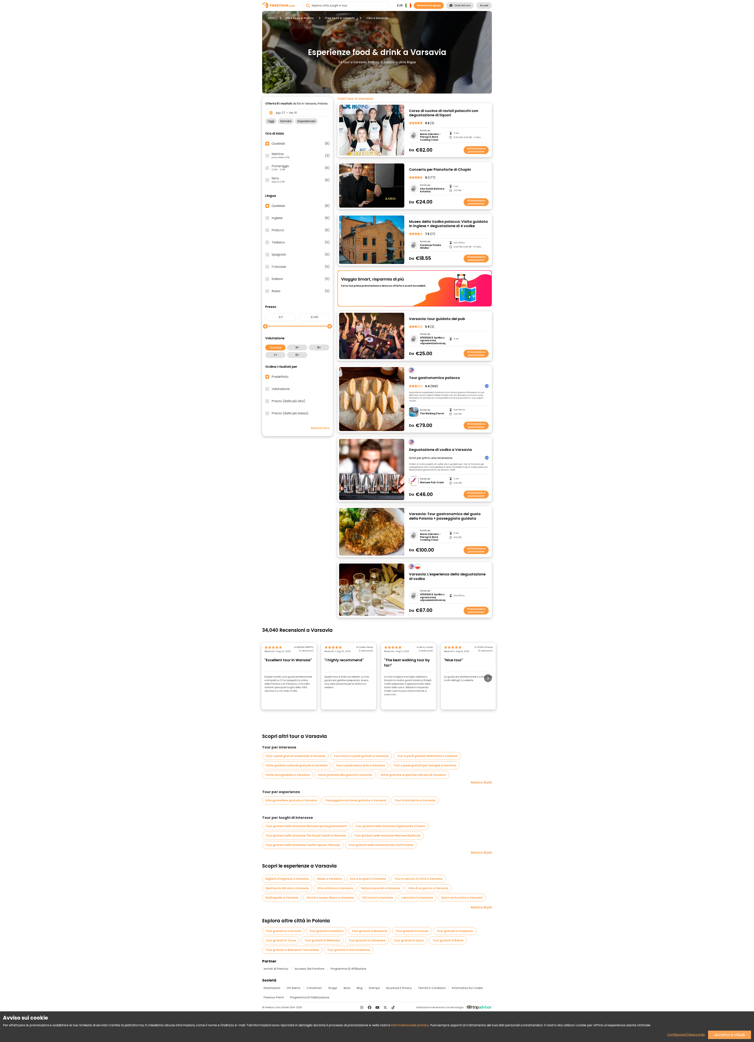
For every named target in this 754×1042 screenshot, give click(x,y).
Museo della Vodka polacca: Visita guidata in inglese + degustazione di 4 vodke (448, 223)
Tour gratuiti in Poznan (411, 931)
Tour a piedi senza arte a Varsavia (360, 765)
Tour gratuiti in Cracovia (283, 931)
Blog (359, 988)
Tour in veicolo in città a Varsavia (418, 879)
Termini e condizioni (432, 988)
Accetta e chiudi (729, 1034)
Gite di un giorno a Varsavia (428, 888)
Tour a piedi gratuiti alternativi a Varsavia (427, 756)
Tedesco (301, 242)
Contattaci (314, 988)
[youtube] (377, 1007)
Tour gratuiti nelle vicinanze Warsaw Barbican (387, 835)
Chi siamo (293, 988)
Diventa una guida (428, 5)
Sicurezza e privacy (399, 988)
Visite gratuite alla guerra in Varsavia (345, 775)
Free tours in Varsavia (340, 18)
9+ (297, 347)
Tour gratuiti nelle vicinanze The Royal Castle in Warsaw (305, 835)
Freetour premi (274, 997)
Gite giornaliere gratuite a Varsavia (291, 800)
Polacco (301, 230)
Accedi (484, 5)
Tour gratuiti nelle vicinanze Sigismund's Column (390, 826)
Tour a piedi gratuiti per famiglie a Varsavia (424, 765)
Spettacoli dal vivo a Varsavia (287, 888)
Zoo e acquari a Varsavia (368, 879)
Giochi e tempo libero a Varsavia (330, 898)
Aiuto (346, 988)
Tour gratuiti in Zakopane (367, 940)
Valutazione (281, 389)
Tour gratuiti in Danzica (326, 931)
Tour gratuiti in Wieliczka (322, 940)
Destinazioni (272, 988)
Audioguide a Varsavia (281, 898)
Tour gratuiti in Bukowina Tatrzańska (292, 950)
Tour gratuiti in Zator (409, 940)
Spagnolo (301, 255)
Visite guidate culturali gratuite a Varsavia (296, 765)
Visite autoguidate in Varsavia (287, 775)
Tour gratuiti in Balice (447, 940)
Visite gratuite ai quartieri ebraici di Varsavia (413, 775)
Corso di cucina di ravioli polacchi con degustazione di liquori (443, 113)
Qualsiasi (275, 347)
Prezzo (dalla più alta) (288, 401)
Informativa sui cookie (467, 988)
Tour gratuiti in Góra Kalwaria (348, 950)
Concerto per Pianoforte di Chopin (440, 169)
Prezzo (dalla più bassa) (290, 413)
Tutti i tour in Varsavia (355, 99)
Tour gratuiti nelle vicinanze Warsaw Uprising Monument (306, 826)
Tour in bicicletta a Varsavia (414, 800)
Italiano (301, 279)
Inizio (271, 18)
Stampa (374, 988)
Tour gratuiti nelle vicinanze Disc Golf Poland (380, 845)
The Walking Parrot (432, 413)
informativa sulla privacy (410, 1025)
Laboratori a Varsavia (417, 898)
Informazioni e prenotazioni (476, 150)
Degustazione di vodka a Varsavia (440, 450)
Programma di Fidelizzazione (309, 997)
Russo (301, 291)
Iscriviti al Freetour (276, 969)
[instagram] (361, 1007)
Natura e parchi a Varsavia (380, 888)
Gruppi (332, 988)
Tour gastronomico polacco (434, 378)
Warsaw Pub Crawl (432, 482)
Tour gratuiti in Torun (280, 940)
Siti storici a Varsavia (377, 898)
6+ (297, 355)
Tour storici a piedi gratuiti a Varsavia (361, 756)
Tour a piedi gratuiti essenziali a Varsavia (295, 756)
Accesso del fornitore (309, 969)
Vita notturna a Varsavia (335, 888)
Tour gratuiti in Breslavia (369, 931)
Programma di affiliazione (348, 969)
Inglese (301, 218)
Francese (301, 267)
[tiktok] (393, 1007)
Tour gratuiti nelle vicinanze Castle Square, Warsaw (302, 845)
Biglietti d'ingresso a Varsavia (287, 879)
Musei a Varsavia (329, 879)
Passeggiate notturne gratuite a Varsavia (355, 800)
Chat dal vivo (462, 5)
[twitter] (385, 1007)
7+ (275, 355)
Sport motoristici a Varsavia (461, 898)
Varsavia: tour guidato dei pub (437, 319)
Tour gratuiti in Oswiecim (455, 931)
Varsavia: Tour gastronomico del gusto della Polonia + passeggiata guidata (445, 516)
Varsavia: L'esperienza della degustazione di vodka (447, 576)
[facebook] (369, 1007)
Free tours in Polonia (300, 18)
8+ (319, 347)
